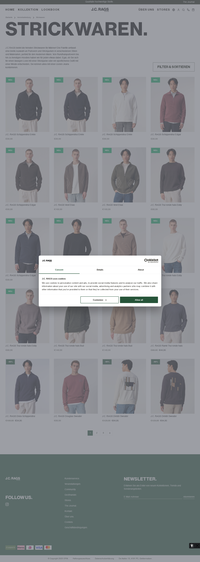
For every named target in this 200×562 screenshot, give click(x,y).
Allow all (139, 300)
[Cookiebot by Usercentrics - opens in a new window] (146, 261)
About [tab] (141, 270)
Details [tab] (100, 270)
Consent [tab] (59, 270)
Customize (98, 300)
